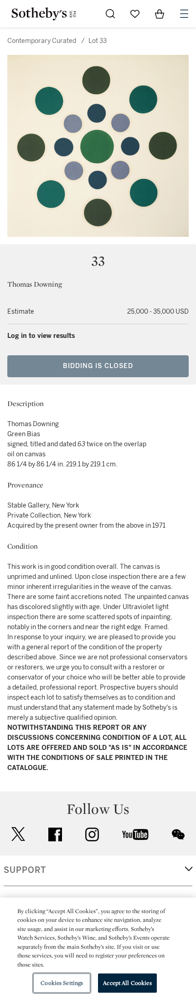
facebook (55, 834)
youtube (135, 834)
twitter (18, 834)
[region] (98, 949)
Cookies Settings (62, 983)
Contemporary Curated (41, 41)
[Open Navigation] (184, 14)
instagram (92, 834)
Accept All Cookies (127, 983)
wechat (178, 834)
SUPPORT (25, 870)
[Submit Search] (110, 13)
